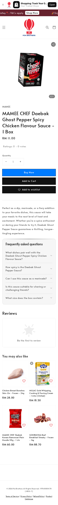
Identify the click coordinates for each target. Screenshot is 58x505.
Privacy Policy (26, 496)
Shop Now (31, 12)
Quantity (6, 155)
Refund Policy (38, 496)
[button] (3, 27)
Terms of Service (12, 496)
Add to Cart (29, 180)
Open (52, 4)
